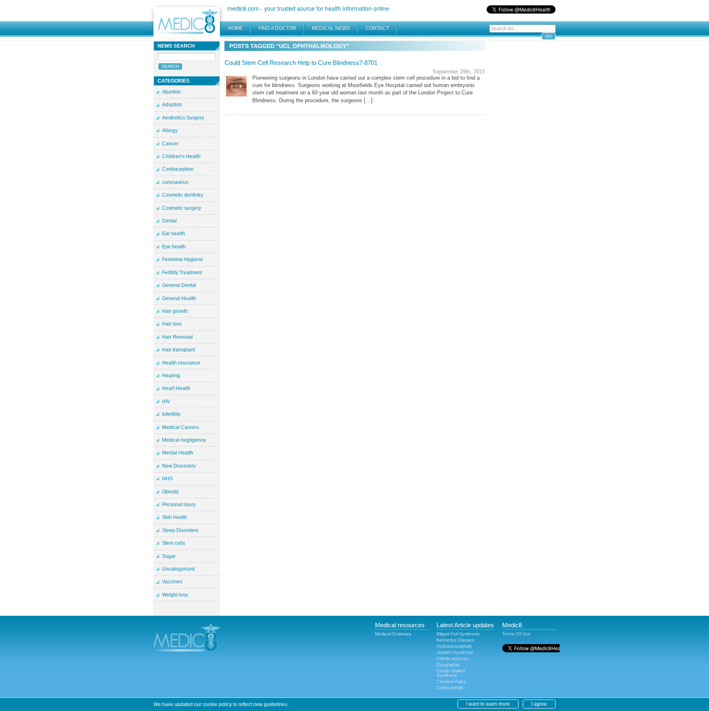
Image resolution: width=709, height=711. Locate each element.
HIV (166, 401)
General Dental (179, 285)
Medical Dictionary (393, 633)
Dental (169, 221)
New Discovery (179, 466)
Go (548, 36)
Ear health (173, 233)
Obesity (170, 492)
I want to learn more (488, 704)
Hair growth (175, 311)
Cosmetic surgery (181, 208)
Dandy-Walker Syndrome (451, 673)
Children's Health (181, 156)
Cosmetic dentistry (182, 195)
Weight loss (175, 595)
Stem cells (173, 543)
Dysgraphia (448, 664)
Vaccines (172, 582)
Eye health (174, 247)
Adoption (172, 105)
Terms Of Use (516, 633)
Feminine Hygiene (182, 259)
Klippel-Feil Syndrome (458, 633)
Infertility (171, 414)
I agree (539, 704)
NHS (167, 479)
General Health (179, 298)
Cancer (170, 144)
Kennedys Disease (455, 640)
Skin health (174, 517)
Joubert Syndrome (455, 652)
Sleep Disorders (180, 530)
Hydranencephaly (454, 646)
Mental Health (177, 453)
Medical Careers (180, 427)
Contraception (178, 169)
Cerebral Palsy (451, 681)
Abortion (171, 92)
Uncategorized (178, 569)
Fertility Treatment (182, 272)
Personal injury (179, 504)
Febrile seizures (453, 658)
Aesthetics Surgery (183, 118)
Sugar (169, 556)
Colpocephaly (450, 687)
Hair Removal (177, 337)
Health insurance (181, 363)
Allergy (170, 130)
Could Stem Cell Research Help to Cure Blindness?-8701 (300, 62)
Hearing (171, 375)
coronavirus (175, 182)
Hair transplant (178, 350)
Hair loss (172, 324)
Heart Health (176, 388)
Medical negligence (184, 440)
